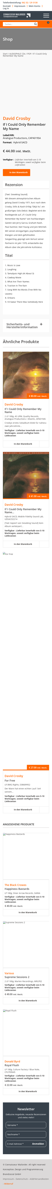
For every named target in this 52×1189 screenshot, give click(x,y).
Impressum (19, 6)
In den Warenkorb (18, 172)
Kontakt (7, 6)
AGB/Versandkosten (39, 1179)
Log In (6, 8)
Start (5, 53)
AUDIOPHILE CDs (17, 53)
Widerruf (8, 1183)
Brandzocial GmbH (12, 1174)
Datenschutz (22, 1179)
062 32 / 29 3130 (30, 3)
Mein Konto (34, 6)
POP (29, 53)
